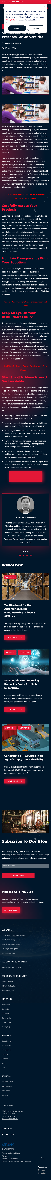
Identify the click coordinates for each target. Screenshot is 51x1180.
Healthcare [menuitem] (6, 1005)
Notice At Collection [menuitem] (10, 1159)
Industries (7, 999)
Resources (7, 1035)
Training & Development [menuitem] (10, 949)
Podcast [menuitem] (5, 1054)
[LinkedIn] (7, 1134)
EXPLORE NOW (10, 910)
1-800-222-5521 (17, 2)
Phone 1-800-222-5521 (10, 1119)
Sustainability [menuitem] (7, 1086)
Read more (13, 638)
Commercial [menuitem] (6, 1018)
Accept (17, 28)
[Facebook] (2, 1134)
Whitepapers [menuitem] (6, 1045)
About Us (6, 1076)
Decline (36, 28)
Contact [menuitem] (5, 1095)
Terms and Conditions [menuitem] (11, 1153)
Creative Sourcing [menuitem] (8, 940)
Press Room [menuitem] (6, 1091)
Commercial (10, 577)
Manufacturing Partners (14, 962)
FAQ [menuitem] (3, 1068)
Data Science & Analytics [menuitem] (11, 944)
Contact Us (7, 1105)
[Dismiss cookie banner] (36, 7)
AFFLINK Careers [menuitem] (7, 1082)
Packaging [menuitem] (6, 1027)
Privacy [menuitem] (5, 1156)
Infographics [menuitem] (6, 1050)
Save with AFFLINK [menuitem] (8, 990)
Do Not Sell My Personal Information (16, 1161)
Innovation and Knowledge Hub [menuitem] (13, 935)
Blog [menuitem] (3, 1063)
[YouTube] (13, 1134)
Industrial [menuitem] (5, 1013)
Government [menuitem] (6, 1022)
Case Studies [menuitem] (7, 1041)
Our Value (7, 930)
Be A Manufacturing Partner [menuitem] (11, 967)
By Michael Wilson (13, 43)
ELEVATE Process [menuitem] (7, 982)
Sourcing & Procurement (14, 976)
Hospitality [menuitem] (5, 1009)
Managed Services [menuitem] (8, 953)
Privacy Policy (11, 20)
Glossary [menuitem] (5, 1059)
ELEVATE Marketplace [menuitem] (9, 986)
